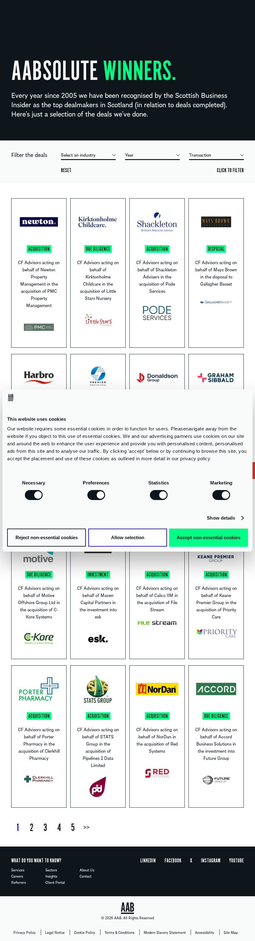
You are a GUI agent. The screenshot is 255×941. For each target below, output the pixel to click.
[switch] (96, 495)
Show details (221, 518)
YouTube (236, 860)
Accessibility (204, 932)
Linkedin (148, 860)
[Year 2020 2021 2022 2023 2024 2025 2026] (152, 155)
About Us (87, 870)
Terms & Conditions (119, 932)
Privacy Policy (24, 932)
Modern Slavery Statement (165, 932)
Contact (85, 876)
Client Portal (55, 882)
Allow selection (127, 537)
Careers (17, 876)
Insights (51, 876)
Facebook (173, 860)
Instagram (210, 860)
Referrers (18, 882)
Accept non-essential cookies (208, 537)
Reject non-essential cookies (47, 537)
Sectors (51, 870)
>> (86, 827)
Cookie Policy (84, 932)
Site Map (231, 932)
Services (17, 870)
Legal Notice (55, 932)
